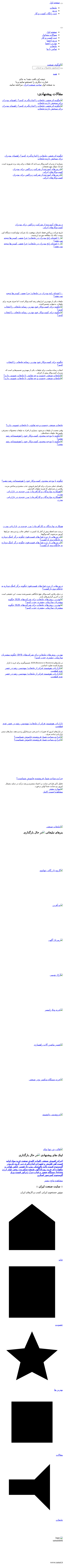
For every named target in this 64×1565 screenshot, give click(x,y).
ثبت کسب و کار (49, 37)
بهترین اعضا (51, 43)
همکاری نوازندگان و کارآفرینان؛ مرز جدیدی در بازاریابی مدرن (33, 526)
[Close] (61, 27)
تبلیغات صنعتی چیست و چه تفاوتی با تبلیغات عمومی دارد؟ (34, 425)
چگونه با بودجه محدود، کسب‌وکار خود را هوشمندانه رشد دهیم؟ (32, 481)
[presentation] (29, 73)
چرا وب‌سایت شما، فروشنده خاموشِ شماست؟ (39, 778)
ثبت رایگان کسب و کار (46, 13)
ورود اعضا (52, 40)
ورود (54, 10)
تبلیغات (53, 8)
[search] (61, 68)
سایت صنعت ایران (32, 85)
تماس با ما (52, 49)
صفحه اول (52, 32)
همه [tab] (55, 74)
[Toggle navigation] (61, 3)
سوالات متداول (49, 35)
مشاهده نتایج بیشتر (53, 1180)
